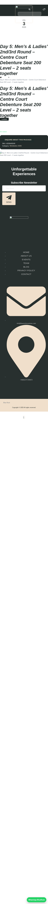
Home (24, 805)
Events (22, 810)
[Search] (29, 17)
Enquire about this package (18, 140)
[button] (24, 810)
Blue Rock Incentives (7, 1)
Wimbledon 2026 (6, 32)
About (23, 825)
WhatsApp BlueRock (36, 900)
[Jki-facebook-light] (20, 390)
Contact (24, 830)
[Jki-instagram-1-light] (27, 390)
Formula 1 (22, 820)
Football (23, 815)
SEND (9, 202)
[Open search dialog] (29, 9)
